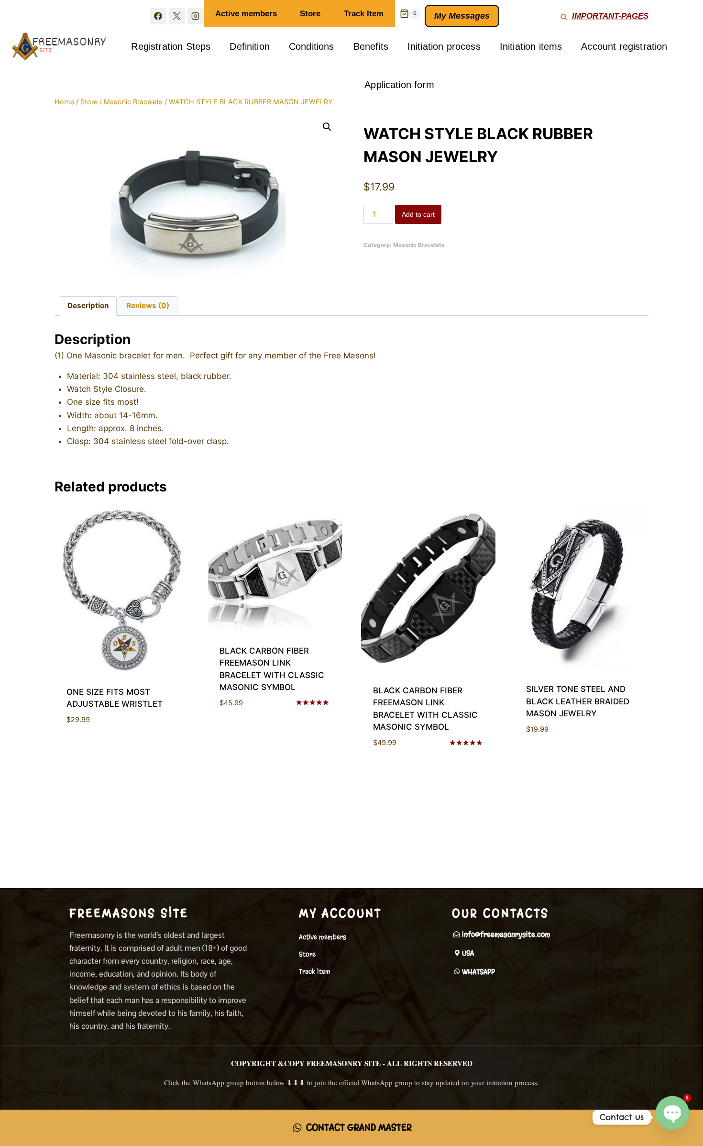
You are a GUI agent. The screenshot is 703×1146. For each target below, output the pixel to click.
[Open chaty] (672, 1116)
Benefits (370, 46)
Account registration (624, 46)
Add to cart (418, 214)
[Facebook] (158, 16)
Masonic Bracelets (419, 244)
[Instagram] (195, 16)
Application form (399, 84)
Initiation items (531, 46)
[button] (327, 126)
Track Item (364, 13)
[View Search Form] (563, 14)
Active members (246, 13)
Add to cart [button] (90, 748)
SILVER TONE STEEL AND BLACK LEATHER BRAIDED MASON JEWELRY (577, 701)
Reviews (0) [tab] (147, 305)
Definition (250, 46)
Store (310, 13)
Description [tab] (88, 305)
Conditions (311, 46)
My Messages (462, 16)
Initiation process (444, 46)
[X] (177, 16)
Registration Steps (170, 46)
